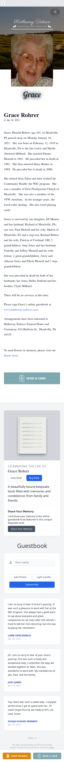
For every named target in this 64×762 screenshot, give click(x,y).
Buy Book (34, 477)
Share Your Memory (21, 528)
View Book (16, 477)
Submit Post (32, 584)
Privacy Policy (23, 747)
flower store (11, 355)
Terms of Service (41, 747)
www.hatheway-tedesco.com (21, 309)
